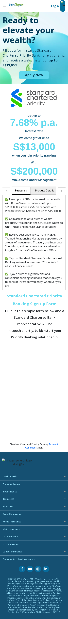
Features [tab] (21, 190)
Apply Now (34, 75)
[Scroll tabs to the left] (6, 190)
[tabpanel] (34, 242)
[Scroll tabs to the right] (62, 190)
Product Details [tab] (44, 190)
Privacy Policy (31, 590)
